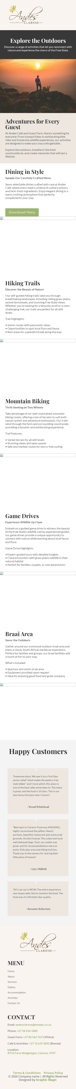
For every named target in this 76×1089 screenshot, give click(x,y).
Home (11, 971)
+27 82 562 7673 (33, 1037)
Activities (13, 998)
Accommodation (17, 992)
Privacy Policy (53, 1073)
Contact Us (14, 1003)
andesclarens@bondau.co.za (33, 1024)
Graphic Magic (46, 1080)
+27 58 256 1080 (27, 1030)
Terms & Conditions (27, 1073)
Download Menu (22, 212)
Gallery (11, 987)
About (11, 976)
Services (12, 982)
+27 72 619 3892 (39, 1043)
